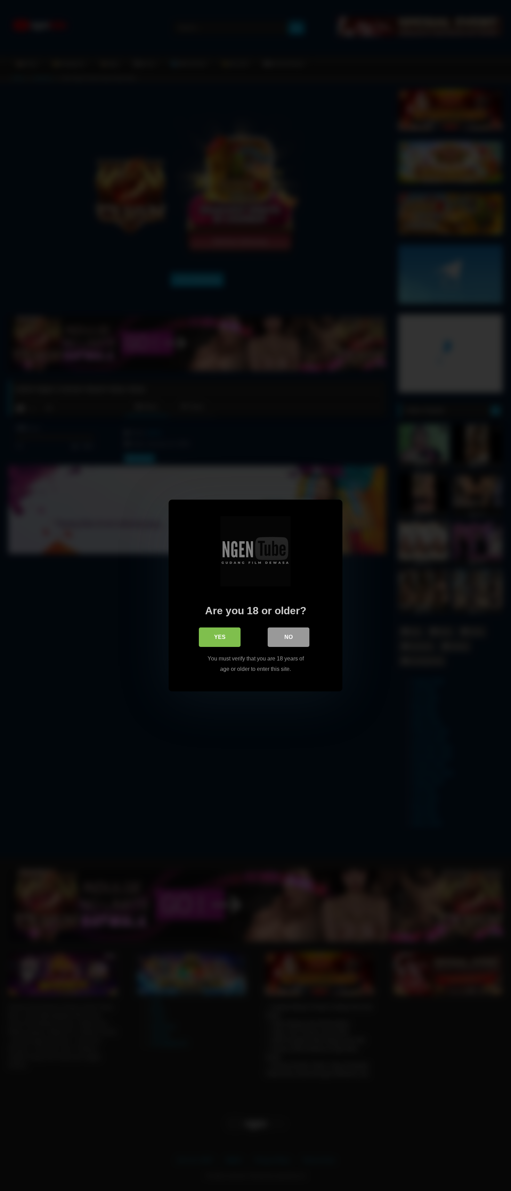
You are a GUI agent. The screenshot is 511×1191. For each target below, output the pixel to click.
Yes (220, 637)
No (288, 637)
